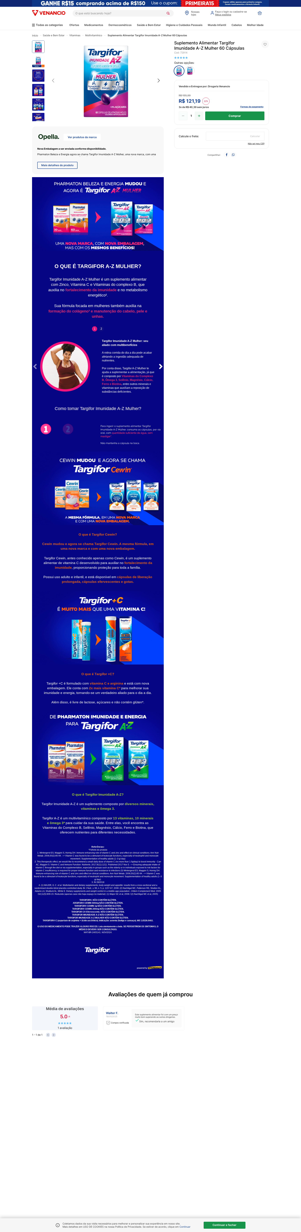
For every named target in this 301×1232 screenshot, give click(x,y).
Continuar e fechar (224, 1225)
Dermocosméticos (120, 25)
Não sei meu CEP (256, 143)
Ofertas (74, 25)
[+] (199, 115)
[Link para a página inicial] (35, 35)
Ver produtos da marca (82, 137)
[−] (183, 115)
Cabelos (236, 25)
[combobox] (123, 13)
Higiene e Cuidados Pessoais (184, 25)
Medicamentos (93, 25)
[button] (106, 80)
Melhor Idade (255, 25)
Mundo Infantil (217, 25)
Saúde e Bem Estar (149, 25)
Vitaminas (74, 35)
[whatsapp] (233, 155)
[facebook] (226, 155)
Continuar (184, 1226)
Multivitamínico (93, 35)
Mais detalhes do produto (57, 165)
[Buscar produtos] (169, 13)
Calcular (255, 136)
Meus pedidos (223, 14)
